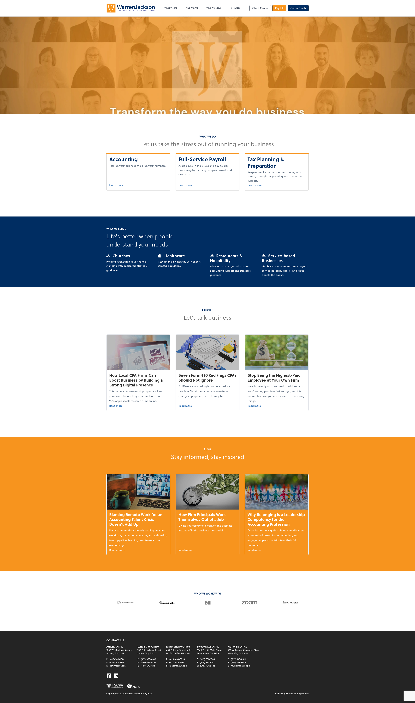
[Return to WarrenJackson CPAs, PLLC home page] (130, 8)
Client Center (260, 8)
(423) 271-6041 (207, 662)
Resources (235, 7)
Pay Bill (279, 8)
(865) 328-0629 (238, 659)
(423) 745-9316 (116, 662)
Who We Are (191, 7)
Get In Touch (298, 8)
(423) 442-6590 (176, 662)
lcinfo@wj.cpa (148, 665)
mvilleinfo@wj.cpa (240, 665)
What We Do (170, 7)
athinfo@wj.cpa (118, 665)
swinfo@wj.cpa (207, 665)
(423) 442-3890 (177, 659)
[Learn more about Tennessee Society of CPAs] (114, 686)
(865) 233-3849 (238, 662)
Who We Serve (213, 7)
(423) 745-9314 (117, 659)
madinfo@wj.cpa (178, 665)
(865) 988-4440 (148, 659)
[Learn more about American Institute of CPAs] (133, 686)
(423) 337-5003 (207, 659)
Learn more (128, 185)
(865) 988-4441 (148, 662)
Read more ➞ (138, 406)
